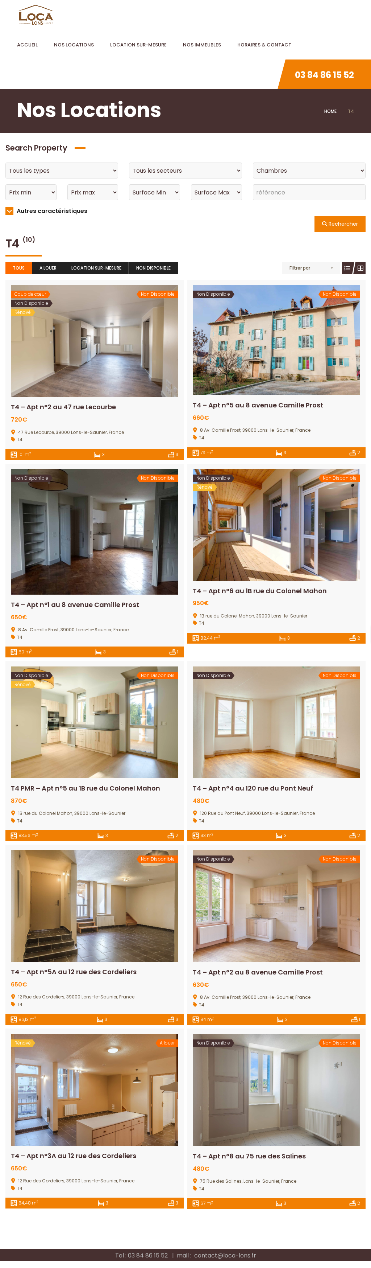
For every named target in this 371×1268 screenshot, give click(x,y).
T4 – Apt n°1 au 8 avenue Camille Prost (75, 604)
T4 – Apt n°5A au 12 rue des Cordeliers (74, 971)
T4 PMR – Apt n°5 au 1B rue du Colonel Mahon (85, 788)
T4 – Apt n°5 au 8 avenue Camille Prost (258, 405)
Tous (19, 268)
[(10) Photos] (260, 722)
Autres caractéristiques (51, 211)
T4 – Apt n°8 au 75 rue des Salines (249, 1156)
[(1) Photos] (260, 340)
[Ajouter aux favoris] (94, 341)
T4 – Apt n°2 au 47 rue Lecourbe (63, 406)
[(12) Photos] (78, 341)
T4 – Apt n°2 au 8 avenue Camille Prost (258, 972)
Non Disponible (153, 268)
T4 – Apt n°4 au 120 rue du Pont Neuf (253, 788)
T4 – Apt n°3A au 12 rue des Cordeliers (73, 1155)
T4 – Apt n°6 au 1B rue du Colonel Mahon (260, 590)
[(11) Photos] (260, 906)
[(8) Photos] (78, 906)
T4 (19, 439)
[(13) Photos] (78, 532)
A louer (48, 268)
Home (330, 111)
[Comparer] (110, 341)
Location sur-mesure (96, 268)
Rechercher (342, 223)
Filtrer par (299, 268)
